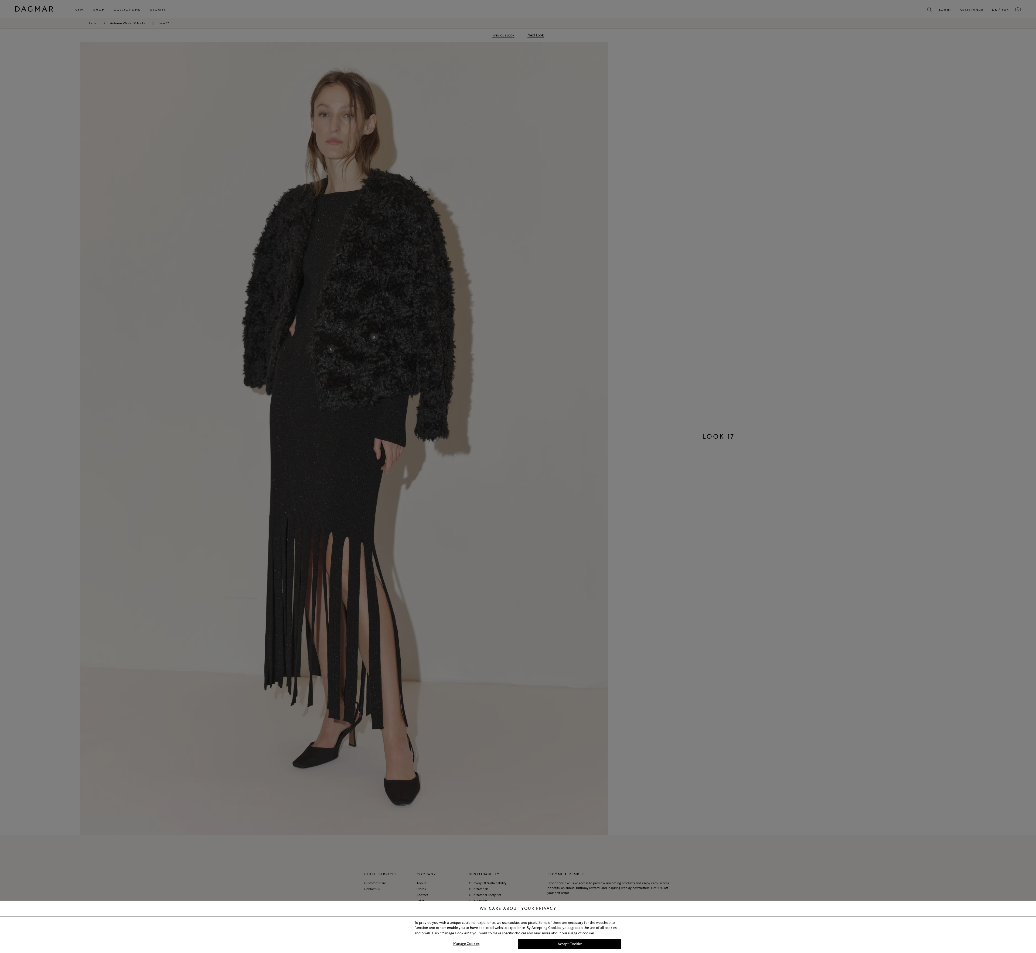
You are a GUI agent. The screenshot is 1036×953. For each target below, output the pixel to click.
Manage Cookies (466, 943)
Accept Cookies (570, 944)
